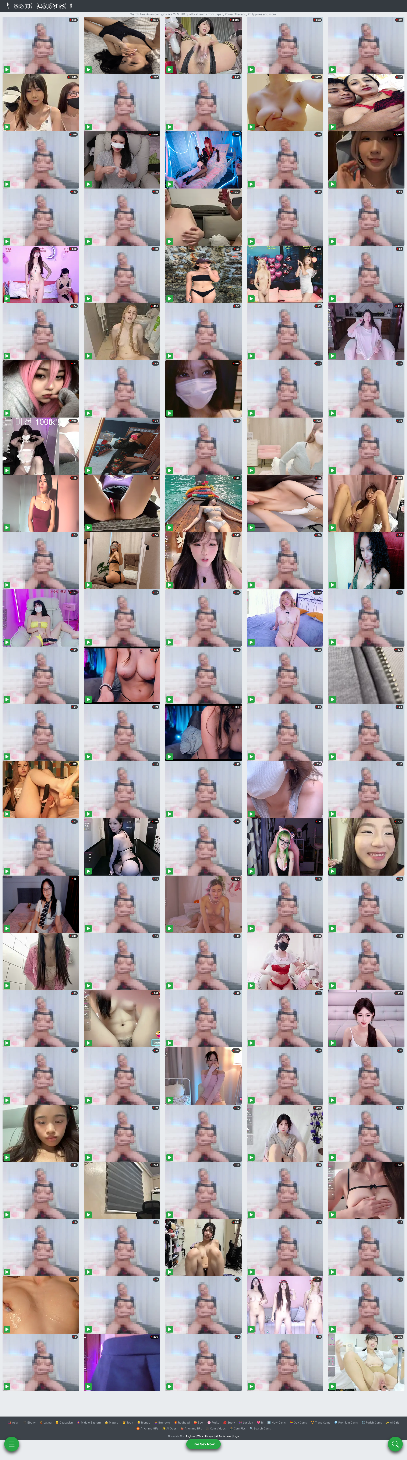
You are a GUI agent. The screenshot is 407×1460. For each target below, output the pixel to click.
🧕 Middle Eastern (89, 1422)
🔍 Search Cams (260, 1428)
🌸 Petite (213, 1422)
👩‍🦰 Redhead (182, 1422)
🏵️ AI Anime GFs (147, 1428)
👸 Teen (127, 1422)
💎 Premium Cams (346, 1422)
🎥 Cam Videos (216, 1428)
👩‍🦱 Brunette (162, 1422)
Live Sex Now (203, 1444)
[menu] (11, 1444)
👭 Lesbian (246, 1422)
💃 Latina (45, 1422)
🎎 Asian (13, 1422)
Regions (190, 1436)
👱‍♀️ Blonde (143, 1422)
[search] (395, 1444)
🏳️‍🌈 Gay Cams (298, 1422)
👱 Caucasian (64, 1422)
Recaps (209, 1436)
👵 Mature (111, 1422)
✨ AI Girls (392, 1422)
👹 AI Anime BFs (191, 1428)
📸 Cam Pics (238, 1428)
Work (200, 1436)
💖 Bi (260, 1422)
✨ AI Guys (169, 1428)
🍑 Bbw (199, 1422)
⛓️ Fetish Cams (372, 1422)
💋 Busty (229, 1422)
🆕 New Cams (276, 1422)
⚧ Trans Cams (320, 1422)
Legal (236, 1436)
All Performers (223, 1436)
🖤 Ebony (29, 1422)
